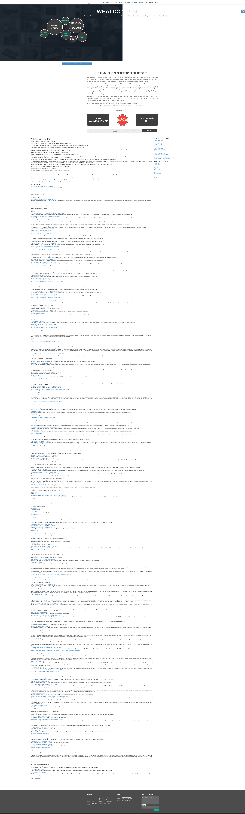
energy (155, 172)
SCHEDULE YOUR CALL (149, 130)
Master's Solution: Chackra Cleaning (37, 769)
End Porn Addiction (34, 543)
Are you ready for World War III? (37, 508)
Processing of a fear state (159, 140)
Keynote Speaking (34, 498)
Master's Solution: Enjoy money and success (39, 766)
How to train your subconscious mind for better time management (43, 754)
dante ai (32, 338)
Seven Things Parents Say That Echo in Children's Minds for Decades (44, 288)
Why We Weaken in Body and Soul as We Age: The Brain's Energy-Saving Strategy (46, 386)
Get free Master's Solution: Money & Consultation (40, 537)
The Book (141, 2)
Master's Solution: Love (35, 730)
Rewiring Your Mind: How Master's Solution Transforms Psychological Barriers (45, 348)
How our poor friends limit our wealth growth (39, 420)
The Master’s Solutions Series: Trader (38, 693)
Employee (156, 174)
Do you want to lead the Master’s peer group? (39, 738)
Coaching (134, 2)
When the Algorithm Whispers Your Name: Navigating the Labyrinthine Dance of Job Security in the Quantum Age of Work (53, 475)
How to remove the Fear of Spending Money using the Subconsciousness (45, 588)
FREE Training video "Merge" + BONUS (38, 552)
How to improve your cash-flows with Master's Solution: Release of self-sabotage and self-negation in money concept (53, 634)
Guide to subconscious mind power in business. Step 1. (41, 527)
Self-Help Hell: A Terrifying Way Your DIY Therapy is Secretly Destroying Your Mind (46, 372)
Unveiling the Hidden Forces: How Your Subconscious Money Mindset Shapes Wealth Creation (48, 424)
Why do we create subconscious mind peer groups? (41, 716)
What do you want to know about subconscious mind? (41, 462)
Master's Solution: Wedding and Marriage (38, 678)
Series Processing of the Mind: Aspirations (162, 158)
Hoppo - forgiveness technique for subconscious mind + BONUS (43, 559)
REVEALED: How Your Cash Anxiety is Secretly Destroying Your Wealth (44, 327)
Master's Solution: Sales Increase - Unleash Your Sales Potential (43, 417)
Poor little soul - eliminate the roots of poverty (40, 411)
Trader (155, 176)
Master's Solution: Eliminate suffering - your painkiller (41, 577)
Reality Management (126, 800)
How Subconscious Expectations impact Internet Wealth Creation (43, 427)
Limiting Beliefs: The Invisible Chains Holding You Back (41, 230)
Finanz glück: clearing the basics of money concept (40, 441)
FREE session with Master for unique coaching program (41, 741)
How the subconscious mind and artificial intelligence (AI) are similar (44, 546)
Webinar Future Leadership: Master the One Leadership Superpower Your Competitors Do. (48, 357)
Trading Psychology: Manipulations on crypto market (41, 330)
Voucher (32, 318)
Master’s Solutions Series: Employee (38, 688)
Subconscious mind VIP (35, 196)
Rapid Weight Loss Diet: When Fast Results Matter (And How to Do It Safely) (45, 249)
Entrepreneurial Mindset (35, 210)
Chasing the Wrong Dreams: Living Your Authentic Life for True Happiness (44, 455)
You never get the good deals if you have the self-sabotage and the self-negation (46, 630)
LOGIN (156, 2)
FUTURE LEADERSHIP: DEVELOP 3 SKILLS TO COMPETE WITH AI (42, 505)
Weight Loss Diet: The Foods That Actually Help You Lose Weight (43, 252)
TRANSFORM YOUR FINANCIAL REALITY (38, 321)
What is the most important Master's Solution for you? (41, 733)
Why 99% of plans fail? (35, 375)
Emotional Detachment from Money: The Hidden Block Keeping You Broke (45, 216)
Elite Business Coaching (35, 304)
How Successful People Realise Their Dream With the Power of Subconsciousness (46, 603)
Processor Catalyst (158, 144)
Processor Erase (157, 145)
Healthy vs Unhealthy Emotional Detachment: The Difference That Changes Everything (47, 219)
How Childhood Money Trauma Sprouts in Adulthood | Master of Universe (44, 452)
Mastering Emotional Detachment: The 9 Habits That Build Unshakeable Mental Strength (47, 213)
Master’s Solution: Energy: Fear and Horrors (39, 705)
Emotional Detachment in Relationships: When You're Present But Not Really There (46, 222)
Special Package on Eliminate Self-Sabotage (39, 612)
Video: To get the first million (36, 638)
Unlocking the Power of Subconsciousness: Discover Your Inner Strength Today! (46, 618)
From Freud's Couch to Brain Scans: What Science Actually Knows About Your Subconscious (48, 297)
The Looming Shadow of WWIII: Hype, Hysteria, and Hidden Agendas (43, 472)
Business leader (157, 169)
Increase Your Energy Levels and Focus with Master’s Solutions (43, 607)
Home (102, 2)
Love (155, 168)
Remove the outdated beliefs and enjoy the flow (40, 681)
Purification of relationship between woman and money (41, 408)
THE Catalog (127, 2)
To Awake (114, 2)
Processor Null (157, 147)
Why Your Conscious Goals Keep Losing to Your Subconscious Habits (44, 294)
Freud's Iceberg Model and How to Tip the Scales (40, 275)
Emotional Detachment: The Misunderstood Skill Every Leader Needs (44, 237)
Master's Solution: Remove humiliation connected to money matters (44, 581)
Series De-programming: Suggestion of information (164, 157)
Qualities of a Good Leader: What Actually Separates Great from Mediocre (45, 243)
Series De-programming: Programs (161, 155)
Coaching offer (33, 570)
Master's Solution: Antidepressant (37, 777)
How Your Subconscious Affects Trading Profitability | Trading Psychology (45, 341)
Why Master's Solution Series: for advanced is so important (42, 727)
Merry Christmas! (34, 344)
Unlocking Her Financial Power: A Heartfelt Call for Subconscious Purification (45, 404)
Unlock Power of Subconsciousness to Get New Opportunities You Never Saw (45, 615)
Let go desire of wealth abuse (36, 433)
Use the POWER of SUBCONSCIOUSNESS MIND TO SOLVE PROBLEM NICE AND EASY (46, 671)
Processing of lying (158, 143)
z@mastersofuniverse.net (105, 803)
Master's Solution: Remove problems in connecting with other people (44, 684)
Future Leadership (34, 511)
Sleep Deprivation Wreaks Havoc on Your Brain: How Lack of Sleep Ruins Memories (46, 448)
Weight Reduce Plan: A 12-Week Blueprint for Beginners (41, 256)
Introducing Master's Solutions (36, 562)
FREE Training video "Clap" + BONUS (37, 556)
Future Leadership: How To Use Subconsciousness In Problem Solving (44, 199)
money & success (157, 173)
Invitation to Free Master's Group (37, 521)
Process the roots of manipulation (37, 759)
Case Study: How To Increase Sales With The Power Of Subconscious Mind (45, 484)
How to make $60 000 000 (35, 438)
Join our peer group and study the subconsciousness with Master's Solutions (45, 713)
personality (156, 163)
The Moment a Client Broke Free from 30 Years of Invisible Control (43, 310)
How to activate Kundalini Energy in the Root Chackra (41, 381)
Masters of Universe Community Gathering (39, 657)
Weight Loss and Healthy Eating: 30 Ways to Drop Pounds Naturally (43, 262)
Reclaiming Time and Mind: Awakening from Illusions (40, 466)
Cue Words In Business (35, 514)
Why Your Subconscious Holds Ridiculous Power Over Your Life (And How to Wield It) (47, 281)
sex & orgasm (157, 165)
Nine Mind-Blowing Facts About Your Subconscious (40, 278)
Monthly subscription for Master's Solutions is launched (41, 744)
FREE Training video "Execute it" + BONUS (38, 549)
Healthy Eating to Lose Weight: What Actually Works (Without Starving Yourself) (46, 268)
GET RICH (120, 2)
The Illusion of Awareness (36, 203)
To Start (108, 2)
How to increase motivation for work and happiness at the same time (44, 724)
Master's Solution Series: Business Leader (39, 708)
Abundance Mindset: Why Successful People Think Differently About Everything (46, 240)
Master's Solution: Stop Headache (37, 674)
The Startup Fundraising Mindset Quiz (38, 313)
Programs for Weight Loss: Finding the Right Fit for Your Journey (43, 259)
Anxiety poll (33, 489)
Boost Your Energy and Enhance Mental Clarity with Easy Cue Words (43, 533)
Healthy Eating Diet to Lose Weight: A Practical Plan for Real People (43, 265)
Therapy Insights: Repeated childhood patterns (40, 307)
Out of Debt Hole (34, 414)
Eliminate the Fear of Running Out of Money (39, 594)
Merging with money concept (36, 430)
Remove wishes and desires (159, 149)
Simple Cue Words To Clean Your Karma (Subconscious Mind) (42, 378)
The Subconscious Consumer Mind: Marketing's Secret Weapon (43, 272)
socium (155, 177)
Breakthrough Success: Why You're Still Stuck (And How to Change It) (44, 324)
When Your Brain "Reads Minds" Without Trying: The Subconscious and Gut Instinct (46, 291)
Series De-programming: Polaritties (161, 154)
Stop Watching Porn (34, 530)
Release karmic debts (158, 148)
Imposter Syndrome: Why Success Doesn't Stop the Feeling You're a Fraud (45, 246)
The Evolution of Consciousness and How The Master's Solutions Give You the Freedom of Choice (49, 696)
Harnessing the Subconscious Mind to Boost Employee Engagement (44, 363)
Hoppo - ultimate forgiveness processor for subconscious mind (43, 584)
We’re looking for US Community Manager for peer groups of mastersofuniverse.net (47, 719)
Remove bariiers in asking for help (37, 565)
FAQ (146, 2)
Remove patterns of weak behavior (37, 661)
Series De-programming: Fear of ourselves (162, 152)
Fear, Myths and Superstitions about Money (39, 445)
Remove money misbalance (36, 392)
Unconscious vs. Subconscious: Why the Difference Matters (42, 284)
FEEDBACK (151, 2)
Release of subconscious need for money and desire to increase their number (46, 401)
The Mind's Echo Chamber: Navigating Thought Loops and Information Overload (46, 367)
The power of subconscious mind (37, 701)
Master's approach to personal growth (38, 772)
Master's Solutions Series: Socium (37, 667)
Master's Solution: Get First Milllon (37, 643)
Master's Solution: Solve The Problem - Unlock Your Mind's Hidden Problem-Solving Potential (48, 353)
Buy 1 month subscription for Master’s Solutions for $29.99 (77, 64)
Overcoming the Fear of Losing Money (38, 598)
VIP (31, 189)
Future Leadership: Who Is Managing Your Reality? (40, 501)
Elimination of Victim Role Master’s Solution (39, 750)
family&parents (157, 167)
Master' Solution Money (35, 540)
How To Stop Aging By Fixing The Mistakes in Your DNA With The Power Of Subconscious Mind (48, 495)
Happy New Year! (34, 492)
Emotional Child (157, 171)
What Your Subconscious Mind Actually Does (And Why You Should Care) (44, 300)
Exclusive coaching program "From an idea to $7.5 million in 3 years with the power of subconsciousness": (51, 574)
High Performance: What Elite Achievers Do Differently (41, 233)
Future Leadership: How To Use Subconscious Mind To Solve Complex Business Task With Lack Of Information (51, 360)
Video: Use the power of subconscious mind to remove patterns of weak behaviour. (47, 647)
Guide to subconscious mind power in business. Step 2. (41, 524)
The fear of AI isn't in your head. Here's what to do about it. (42, 186)
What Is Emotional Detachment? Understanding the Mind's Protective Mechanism (46, 226)
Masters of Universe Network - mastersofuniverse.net (125, 797)
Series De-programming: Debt (160, 150)
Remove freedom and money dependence (39, 395)
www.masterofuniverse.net (105, 801)
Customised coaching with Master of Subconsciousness (41, 626)
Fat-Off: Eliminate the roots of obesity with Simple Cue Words (42, 517)
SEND (156, 809)
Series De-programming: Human (160, 153)
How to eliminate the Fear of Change (38, 763)
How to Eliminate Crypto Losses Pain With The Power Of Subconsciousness (45, 334)
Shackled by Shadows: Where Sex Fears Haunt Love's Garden (42, 458)
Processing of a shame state (159, 141)
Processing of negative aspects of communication (40, 747)
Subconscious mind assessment (37, 207)
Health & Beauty (157, 164)
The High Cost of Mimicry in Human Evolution (39, 469)
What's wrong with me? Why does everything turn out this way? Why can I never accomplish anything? (50, 389)
